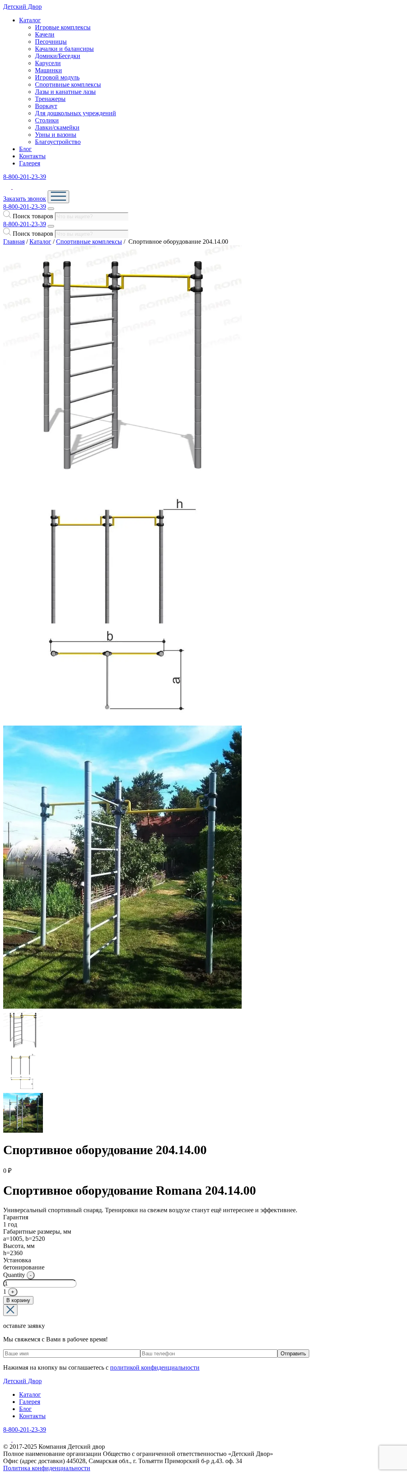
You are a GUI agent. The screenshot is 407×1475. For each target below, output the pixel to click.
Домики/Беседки (57, 55)
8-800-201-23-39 (24, 176)
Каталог (30, 20)
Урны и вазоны (55, 134)
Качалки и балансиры (64, 48)
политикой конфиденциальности (155, 1367)
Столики (47, 120)
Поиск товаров (33, 216)
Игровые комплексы (63, 27)
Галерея (29, 163)
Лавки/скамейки (57, 127)
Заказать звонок (24, 198)
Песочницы (51, 41)
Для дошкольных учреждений (75, 113)
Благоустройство (58, 141)
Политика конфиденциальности (46, 1468)
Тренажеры (50, 98)
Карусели (48, 63)
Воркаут (46, 106)
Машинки (48, 70)
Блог (25, 149)
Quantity (14, 1274)
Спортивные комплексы (68, 84)
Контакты (32, 156)
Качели (44, 34)
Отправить (293, 1354)
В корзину (18, 1300)
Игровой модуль (57, 77)
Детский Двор (22, 6)
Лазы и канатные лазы (65, 91)
